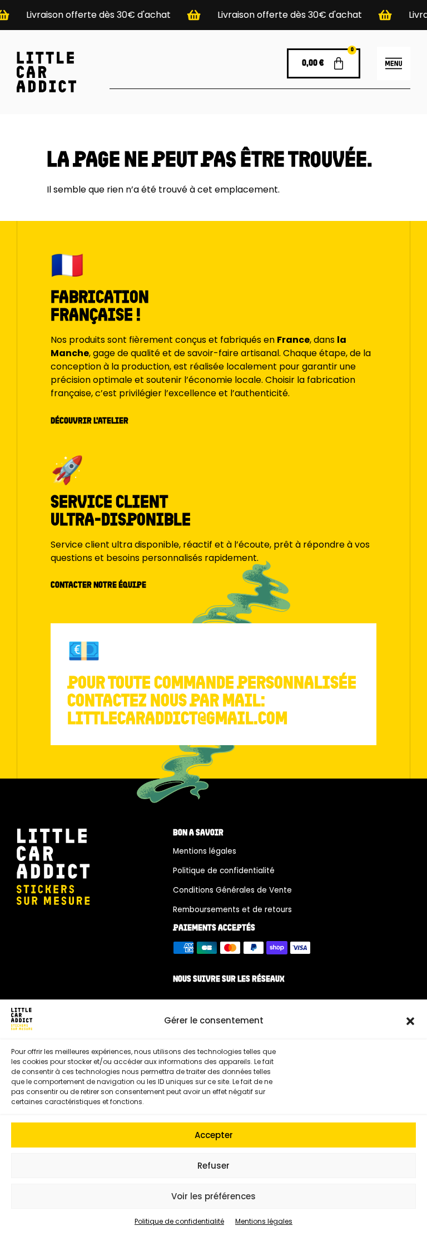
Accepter (214, 1135)
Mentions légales (263, 1221)
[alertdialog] (213, 15)
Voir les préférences (213, 1196)
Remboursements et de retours (232, 909)
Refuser (213, 1165)
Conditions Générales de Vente (232, 890)
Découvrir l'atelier (89, 421)
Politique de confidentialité (179, 1221)
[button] (410, 1021)
